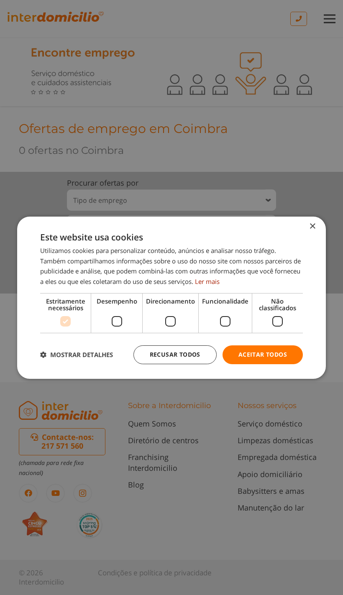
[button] (76, 354)
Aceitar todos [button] (262, 354)
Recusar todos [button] (175, 354)
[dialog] (171, 297)
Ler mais (207, 281)
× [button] (312, 226)
